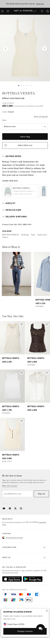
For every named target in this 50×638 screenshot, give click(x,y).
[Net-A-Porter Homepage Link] (25, 11)
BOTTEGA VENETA (18, 93)
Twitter (15, 508)
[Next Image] (44, 48)
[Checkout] (46, 11)
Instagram (21, 508)
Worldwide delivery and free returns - (25, 4)
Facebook (10, 508)
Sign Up (41, 494)
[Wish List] (8, 11)
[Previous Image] (5, 48)
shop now (40, 4)
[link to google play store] (32, 579)
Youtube (3, 508)
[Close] (46, 610)
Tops (33, 235)
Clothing (25, 235)
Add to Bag (25, 137)
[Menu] (2, 11)
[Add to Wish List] (21, 324)
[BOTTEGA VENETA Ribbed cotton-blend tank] (25, 48)
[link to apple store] (12, 579)
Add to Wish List (25, 145)
